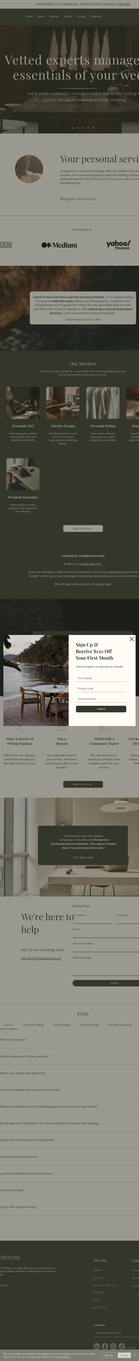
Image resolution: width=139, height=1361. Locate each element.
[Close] (135, 1355)
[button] (132, 639)
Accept (124, 1355)
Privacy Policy (62, 1356)
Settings (108, 1355)
